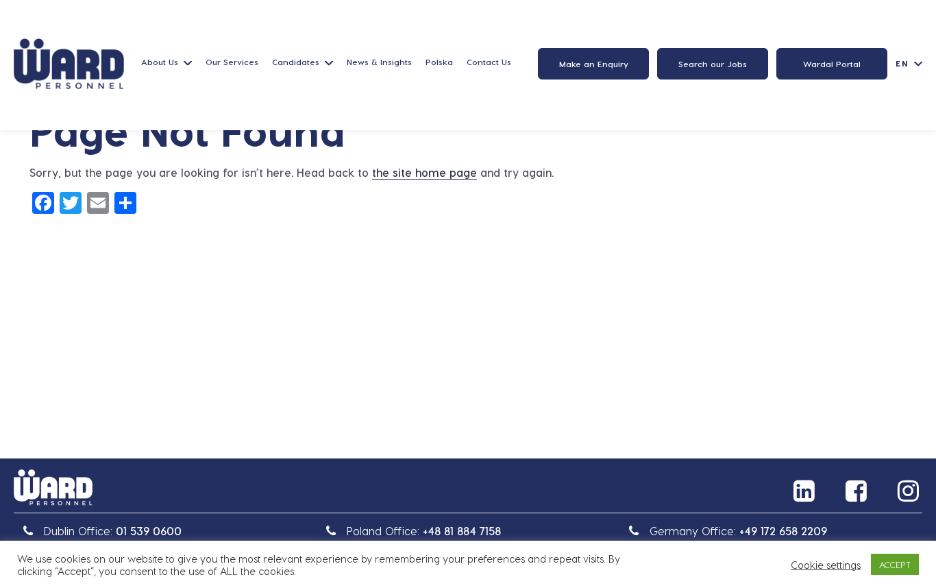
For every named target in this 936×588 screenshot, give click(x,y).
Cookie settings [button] (826, 565)
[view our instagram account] (910, 490)
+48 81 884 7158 (462, 530)
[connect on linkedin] (805, 490)
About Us (159, 61)
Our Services (232, 61)
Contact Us (489, 61)
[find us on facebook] (858, 490)
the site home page (424, 172)
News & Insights (379, 61)
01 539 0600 (149, 530)
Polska (439, 61)
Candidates (295, 61)
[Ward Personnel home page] (69, 63)
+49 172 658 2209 (783, 530)
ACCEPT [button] (895, 564)
